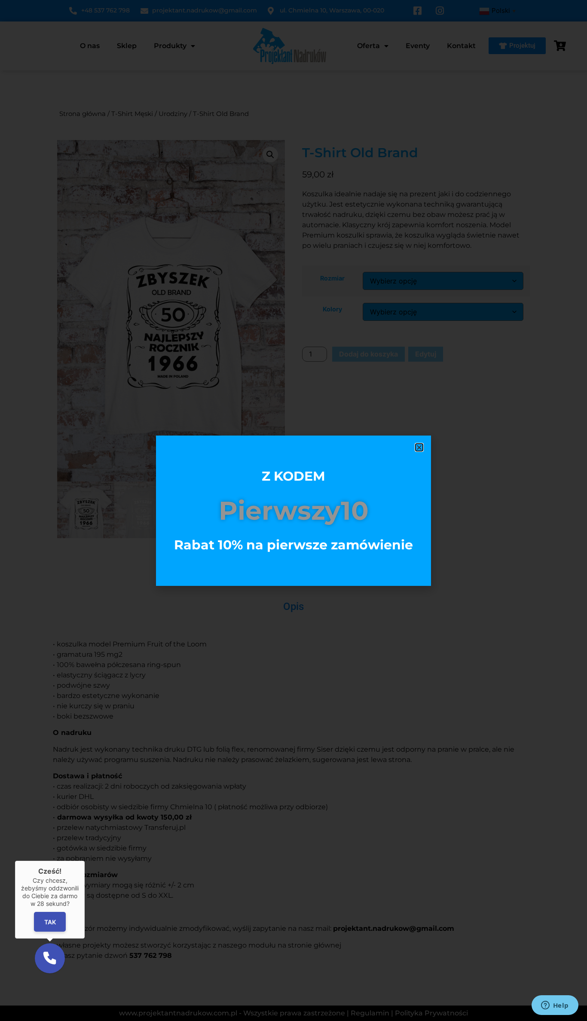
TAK (49, 922)
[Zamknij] (85, 861)
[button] (50, 958)
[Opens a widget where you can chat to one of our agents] (554, 1006)
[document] (293, 510)
